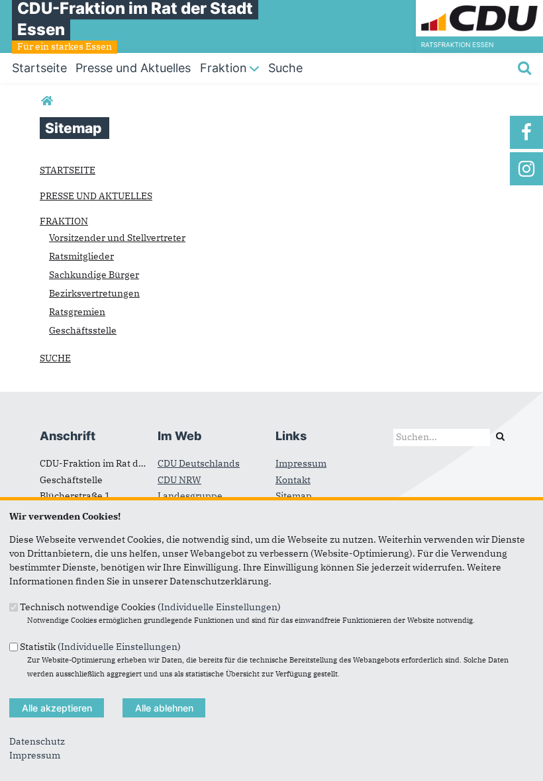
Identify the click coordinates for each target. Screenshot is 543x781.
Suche (55, 358)
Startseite (67, 170)
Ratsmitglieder (81, 256)
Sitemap (293, 496)
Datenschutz (37, 741)
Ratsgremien (77, 312)
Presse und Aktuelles (96, 196)
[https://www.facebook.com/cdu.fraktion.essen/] (526, 132)
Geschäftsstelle (83, 330)
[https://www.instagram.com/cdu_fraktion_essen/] (526, 168)
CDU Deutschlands (199, 463)
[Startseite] (479, 7)
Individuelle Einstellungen (219, 607)
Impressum (300, 463)
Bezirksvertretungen (94, 293)
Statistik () (100, 646)
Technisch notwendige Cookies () (150, 607)
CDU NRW (179, 480)
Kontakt (293, 480)
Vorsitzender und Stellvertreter (117, 238)
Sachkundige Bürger (94, 275)
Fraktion (64, 221)
